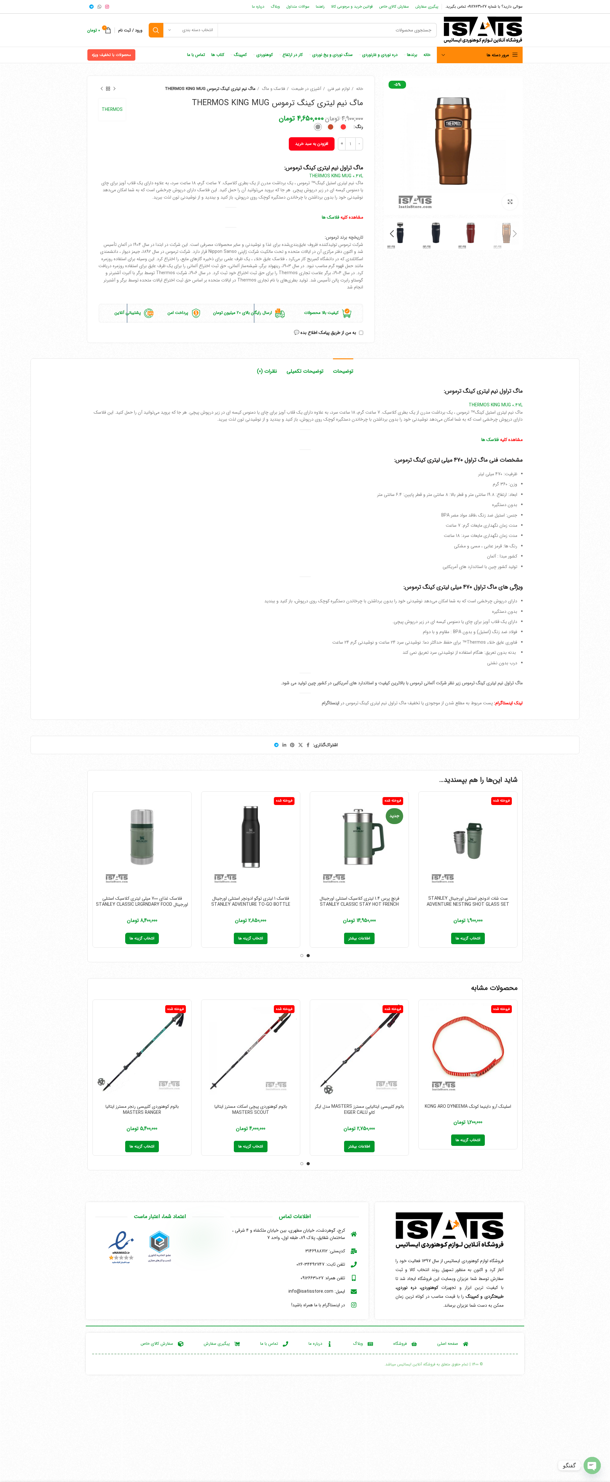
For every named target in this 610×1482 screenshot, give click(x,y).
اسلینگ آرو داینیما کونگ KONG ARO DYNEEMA (468, 1106)
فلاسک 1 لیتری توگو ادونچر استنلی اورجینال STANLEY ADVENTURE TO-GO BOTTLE (250, 901)
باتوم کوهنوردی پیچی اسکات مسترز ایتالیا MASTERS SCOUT (250, 1109)
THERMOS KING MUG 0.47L (336, 176)
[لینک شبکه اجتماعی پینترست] (292, 745)
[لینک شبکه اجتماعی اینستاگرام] (107, 7)
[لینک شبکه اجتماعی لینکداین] (284, 745)
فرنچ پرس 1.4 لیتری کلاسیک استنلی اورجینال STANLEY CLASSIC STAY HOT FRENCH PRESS (359, 904)
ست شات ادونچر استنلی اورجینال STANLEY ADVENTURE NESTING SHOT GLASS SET (468, 901)
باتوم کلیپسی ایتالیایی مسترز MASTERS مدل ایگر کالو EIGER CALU (359, 1109)
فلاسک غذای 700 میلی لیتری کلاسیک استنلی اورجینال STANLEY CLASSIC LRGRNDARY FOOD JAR (142, 904)
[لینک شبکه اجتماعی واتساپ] (99, 7)
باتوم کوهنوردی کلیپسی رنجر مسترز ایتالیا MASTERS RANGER (142, 1109)
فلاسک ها (330, 217)
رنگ (359, 126)
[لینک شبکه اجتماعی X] (300, 745)
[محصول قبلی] (114, 89)
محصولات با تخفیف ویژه (111, 55)
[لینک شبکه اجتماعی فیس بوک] (308, 745)
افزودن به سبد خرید (311, 143)
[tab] (343, 368)
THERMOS (112, 109)
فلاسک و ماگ (273, 88)
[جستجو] (156, 30)
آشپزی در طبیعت (305, 88)
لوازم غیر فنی (338, 88)
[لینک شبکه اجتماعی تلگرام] (91, 7)
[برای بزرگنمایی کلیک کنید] (510, 202)
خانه (359, 88)
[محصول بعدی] (101, 89)
